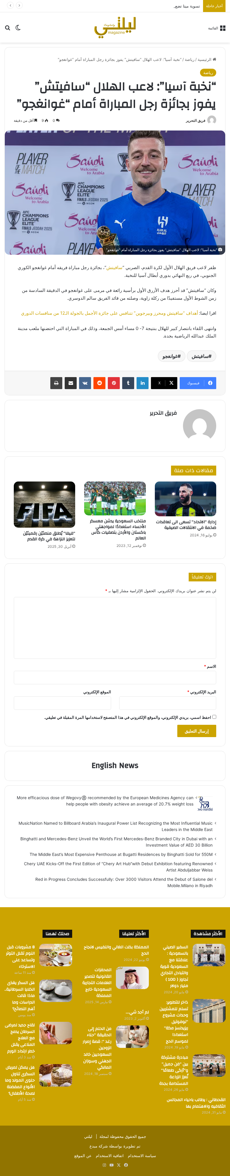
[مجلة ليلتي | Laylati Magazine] (115, 27)
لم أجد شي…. (137, 1012)
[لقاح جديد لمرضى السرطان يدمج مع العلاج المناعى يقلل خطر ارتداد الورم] (55, 1033)
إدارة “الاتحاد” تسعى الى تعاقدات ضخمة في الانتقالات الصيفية (186, 525)
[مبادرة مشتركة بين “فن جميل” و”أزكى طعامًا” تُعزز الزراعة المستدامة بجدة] (209, 1065)
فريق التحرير (195, 120)
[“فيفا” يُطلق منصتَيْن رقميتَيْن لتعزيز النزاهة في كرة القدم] (44, 504)
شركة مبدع (99, 1146)
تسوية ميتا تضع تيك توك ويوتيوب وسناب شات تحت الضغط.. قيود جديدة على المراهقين (128, 6)
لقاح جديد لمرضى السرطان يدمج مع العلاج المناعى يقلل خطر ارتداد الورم (20, 1038)
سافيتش (114, 267)
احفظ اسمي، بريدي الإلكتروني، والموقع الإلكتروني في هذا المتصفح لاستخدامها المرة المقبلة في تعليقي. (127, 717)
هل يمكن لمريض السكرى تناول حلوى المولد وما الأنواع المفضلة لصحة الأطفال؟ (20, 1080)
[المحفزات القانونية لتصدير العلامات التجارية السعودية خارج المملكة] (132, 978)
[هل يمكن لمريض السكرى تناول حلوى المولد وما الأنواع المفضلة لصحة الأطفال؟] (55, 1075)
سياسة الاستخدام (142, 1155)
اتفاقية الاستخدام (110, 1155)
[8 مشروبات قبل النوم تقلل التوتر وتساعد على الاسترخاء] (55, 955)
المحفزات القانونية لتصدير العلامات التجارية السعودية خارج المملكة (96, 983)
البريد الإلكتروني (201, 691)
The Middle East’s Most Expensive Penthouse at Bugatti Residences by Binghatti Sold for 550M (121, 854)
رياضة (189, 59)
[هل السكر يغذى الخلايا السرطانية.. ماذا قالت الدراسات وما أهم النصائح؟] (55, 991)
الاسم (210, 666)
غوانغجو (170, 356)
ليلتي (88, 1136)
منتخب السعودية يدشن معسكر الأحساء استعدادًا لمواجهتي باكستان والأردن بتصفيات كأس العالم (118, 529)
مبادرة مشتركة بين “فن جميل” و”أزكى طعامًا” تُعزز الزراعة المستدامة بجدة (173, 1070)
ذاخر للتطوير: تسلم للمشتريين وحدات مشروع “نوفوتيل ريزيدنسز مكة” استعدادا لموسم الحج (174, 1021)
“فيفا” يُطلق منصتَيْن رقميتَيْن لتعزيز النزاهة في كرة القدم (49, 536)
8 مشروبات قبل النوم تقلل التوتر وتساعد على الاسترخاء (20, 956)
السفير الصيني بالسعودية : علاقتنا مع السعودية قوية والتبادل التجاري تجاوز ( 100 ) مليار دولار (174, 966)
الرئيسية (205, 59)
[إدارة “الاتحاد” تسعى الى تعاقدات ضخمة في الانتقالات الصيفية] (185, 499)
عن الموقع (83, 1155)
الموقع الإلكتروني (97, 691)
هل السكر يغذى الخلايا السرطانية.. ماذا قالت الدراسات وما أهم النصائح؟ (19, 995)
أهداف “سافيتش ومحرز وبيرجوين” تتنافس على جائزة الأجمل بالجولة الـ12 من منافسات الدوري (109, 313)
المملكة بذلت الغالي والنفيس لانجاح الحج (116, 950)
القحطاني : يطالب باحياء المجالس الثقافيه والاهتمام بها (196, 1103)
